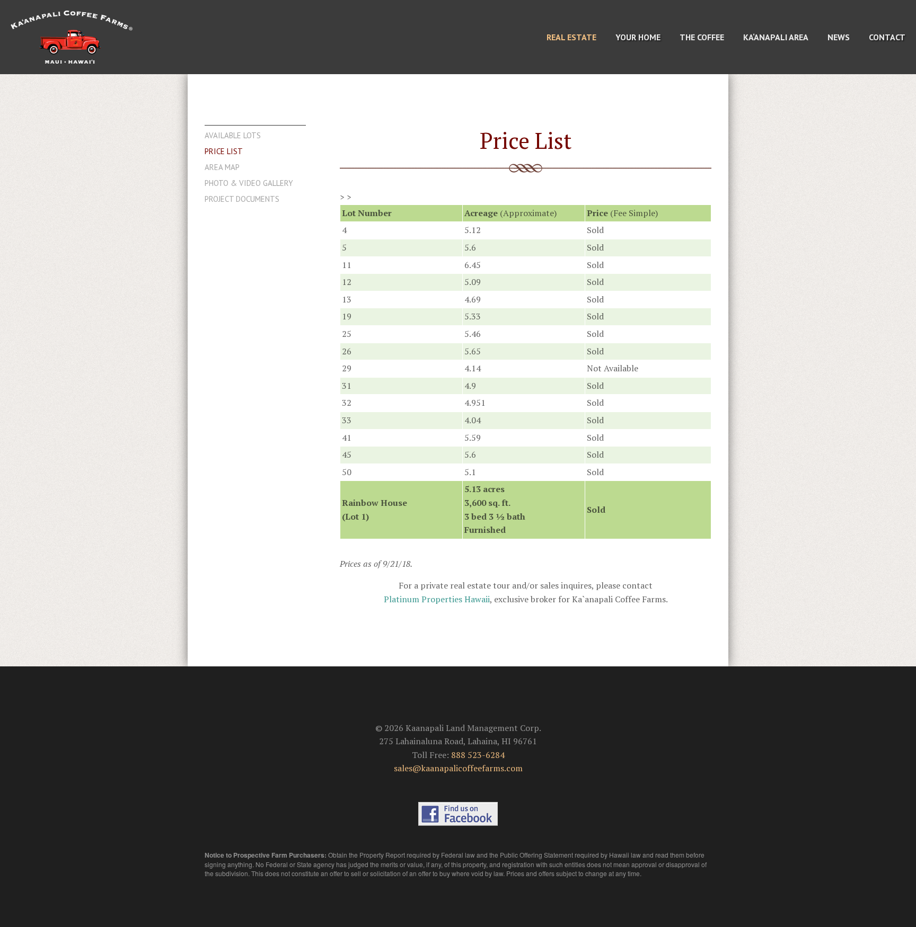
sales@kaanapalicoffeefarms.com (458, 768)
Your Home (637, 37)
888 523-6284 (478, 755)
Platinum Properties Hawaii (437, 599)
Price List (224, 151)
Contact (887, 37)
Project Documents (242, 199)
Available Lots (233, 135)
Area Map (222, 167)
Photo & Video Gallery (249, 183)
